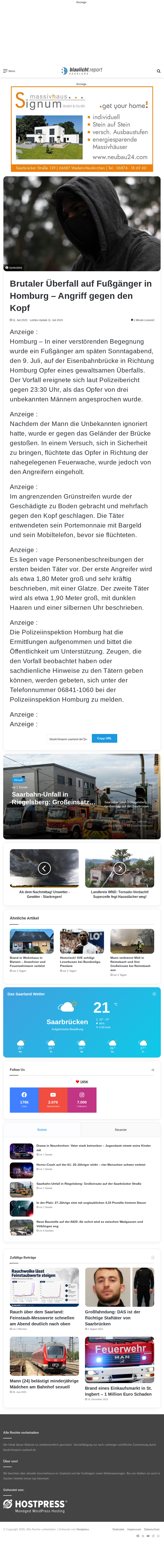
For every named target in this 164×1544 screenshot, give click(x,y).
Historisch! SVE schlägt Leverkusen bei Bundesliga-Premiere (80, 962)
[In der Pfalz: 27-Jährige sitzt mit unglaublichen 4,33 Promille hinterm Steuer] (21, 1209)
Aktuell (18, 780)
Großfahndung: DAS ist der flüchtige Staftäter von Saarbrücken (112, 1318)
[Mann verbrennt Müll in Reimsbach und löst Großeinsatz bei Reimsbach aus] (132, 941)
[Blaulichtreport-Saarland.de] (82, 71)
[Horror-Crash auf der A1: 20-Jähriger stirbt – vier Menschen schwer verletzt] (21, 1170)
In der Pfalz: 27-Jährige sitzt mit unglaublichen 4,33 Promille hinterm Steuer (53, 798)
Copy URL (104, 738)
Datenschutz (152, 1529)
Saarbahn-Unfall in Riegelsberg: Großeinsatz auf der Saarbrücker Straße (89, 1183)
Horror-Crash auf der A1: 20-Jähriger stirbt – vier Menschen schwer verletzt (91, 1164)
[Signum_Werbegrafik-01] (82, 129)
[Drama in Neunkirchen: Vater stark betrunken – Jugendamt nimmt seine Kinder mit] (21, 1151)
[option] (82, 796)
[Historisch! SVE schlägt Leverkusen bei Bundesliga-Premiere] (82, 941)
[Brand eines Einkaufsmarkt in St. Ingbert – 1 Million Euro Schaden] (119, 1360)
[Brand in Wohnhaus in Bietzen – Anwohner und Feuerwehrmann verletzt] (32, 941)
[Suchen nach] (159, 72)
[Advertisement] (82, 34)
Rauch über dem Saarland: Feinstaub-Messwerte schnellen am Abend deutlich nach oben (42, 1318)
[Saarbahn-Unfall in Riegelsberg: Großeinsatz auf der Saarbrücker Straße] (21, 1190)
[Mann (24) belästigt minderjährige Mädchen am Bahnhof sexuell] (44, 1356)
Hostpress (82, 1529)
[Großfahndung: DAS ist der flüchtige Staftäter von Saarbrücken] (119, 1287)
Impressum (134, 1529)
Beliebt (42, 1129)
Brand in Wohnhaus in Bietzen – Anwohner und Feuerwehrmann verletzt (27, 962)
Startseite (118, 1529)
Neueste (121, 1129)
